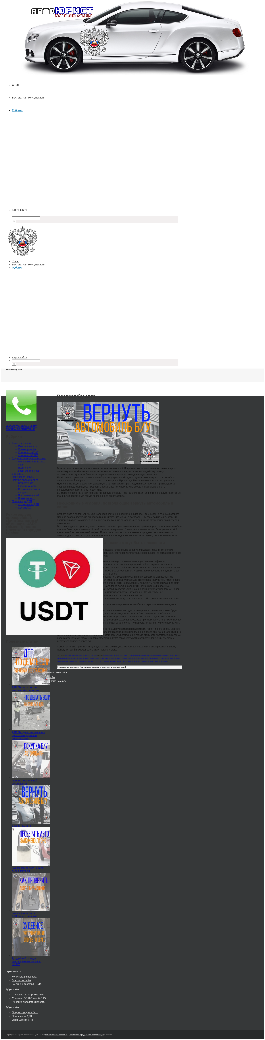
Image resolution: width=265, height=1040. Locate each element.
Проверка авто (26, 498)
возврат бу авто (76, 658)
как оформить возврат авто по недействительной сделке (100, 661)
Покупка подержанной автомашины (24, 782)
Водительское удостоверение (29, 458)
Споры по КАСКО (28, 452)
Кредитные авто (91, 655)
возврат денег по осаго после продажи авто (131, 658)
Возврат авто (70, 655)
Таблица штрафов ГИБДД (27, 984)
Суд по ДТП (24, 507)
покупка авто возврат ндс (131, 661)
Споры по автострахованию (28, 994)
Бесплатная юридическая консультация (86, 1035)
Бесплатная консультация (28, 97)
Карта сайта (19, 209)
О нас (15, 84)
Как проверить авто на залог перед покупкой (28, 869)
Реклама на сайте (56, 681)
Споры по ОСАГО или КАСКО (29, 998)
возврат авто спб (63, 658)
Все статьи (80, 655)
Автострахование (22, 443)
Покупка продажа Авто (25, 480)
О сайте (50, 677)
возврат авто (108, 655)
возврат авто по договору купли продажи (165, 655)
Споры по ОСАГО (28, 455)
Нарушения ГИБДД (23, 477)
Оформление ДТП (28, 504)
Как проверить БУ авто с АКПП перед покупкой (26, 914)
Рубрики (17, 110)
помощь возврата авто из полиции (154, 661)
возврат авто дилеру (121, 655)
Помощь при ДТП (22, 501)
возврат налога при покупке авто (161, 658)
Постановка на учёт (29, 495)
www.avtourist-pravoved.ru (56, 1035)
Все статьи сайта (21, 980)
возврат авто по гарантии (139, 655)
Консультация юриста (24, 976)
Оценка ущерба (27, 449)
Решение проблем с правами (28, 1002)
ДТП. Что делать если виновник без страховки (25, 689)
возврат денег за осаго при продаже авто (98, 658)
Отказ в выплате (27, 446)
